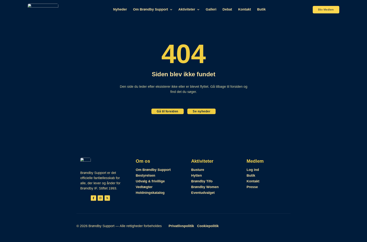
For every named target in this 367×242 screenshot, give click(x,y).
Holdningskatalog (150, 193)
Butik (261, 9)
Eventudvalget (203, 193)
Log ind (253, 170)
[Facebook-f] (93, 198)
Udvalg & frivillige (150, 181)
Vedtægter (144, 187)
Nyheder (120, 9)
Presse (252, 187)
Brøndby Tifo (202, 181)
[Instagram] (100, 198)
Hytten (196, 175)
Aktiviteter (186, 9)
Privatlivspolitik (181, 226)
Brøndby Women (205, 187)
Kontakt (244, 9)
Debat (227, 9)
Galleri (211, 9)
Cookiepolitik (208, 226)
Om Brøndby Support (150, 9)
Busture (197, 170)
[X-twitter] (107, 198)
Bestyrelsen (145, 175)
